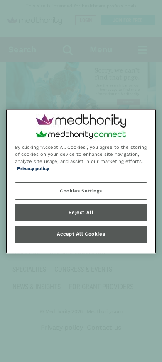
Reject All (81, 212)
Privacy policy (33, 168)
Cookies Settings (81, 191)
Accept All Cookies (81, 234)
